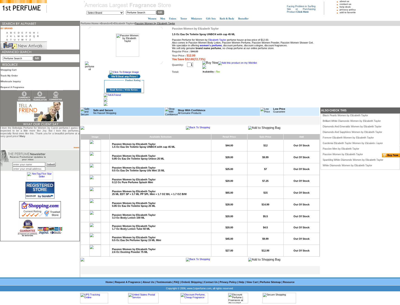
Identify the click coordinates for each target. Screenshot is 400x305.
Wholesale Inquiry (10, 81)
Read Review (116, 89)
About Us (148, 282)
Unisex (172, 18)
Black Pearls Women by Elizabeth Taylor (345, 115)
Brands (105, 23)
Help (241, 282)
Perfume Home (90, 23)
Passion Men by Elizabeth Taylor (341, 148)
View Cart (252, 282)
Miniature (196, 18)
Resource (288, 282)
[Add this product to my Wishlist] (237, 62)
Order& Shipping (191, 282)
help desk (345, 7)
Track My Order (9, 75)
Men (162, 18)
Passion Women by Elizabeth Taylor (343, 154)
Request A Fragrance (12, 87)
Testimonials (164, 282)
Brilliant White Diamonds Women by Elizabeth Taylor (352, 120)
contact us (345, 4)
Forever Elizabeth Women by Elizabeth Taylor (348, 137)
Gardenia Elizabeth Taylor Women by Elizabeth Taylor (353, 143)
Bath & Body (227, 18)
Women (152, 18)
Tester (183, 18)
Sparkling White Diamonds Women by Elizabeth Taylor (353, 159)
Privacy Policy (228, 282)
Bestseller (243, 18)
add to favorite (348, 12)
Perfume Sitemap (270, 282)
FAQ (176, 282)
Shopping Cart (8, 70)
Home (109, 282)
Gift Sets (211, 18)
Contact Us (211, 282)
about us (344, 1)
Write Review (131, 89)
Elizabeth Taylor (123, 23)
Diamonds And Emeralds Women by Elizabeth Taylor (352, 126)
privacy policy (348, 9)
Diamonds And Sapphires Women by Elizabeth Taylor (352, 132)
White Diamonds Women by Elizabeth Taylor (347, 165)
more (76, 147)
